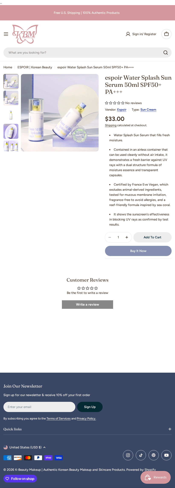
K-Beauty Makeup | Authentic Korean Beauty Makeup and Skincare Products (70, 470)
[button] (114, 103)
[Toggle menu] (6, 34)
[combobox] (87, 52)
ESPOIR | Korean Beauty (35, 67)
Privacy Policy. (86, 418)
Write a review (87, 304)
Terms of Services (59, 418)
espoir (121, 110)
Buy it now (138, 251)
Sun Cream (148, 110)
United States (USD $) (25, 447)
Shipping (111, 125)
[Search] (165, 52)
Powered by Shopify (141, 470)
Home (7, 67)
